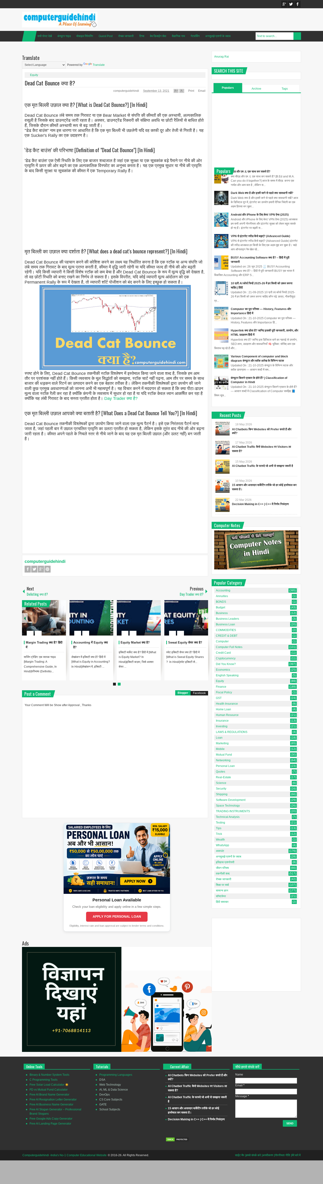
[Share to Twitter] (54, 622)
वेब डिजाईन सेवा (158, 36)
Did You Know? (226, 664)
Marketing (222, 743)
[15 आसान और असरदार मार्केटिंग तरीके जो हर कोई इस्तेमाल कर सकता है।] (222, 486)
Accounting (223, 590)
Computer (222, 641)
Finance (221, 686)
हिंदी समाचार (222, 902)
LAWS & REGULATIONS (231, 732)
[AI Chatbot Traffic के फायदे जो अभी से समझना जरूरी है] (222, 467)
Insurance (222, 720)
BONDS (221, 601)
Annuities (222, 596)
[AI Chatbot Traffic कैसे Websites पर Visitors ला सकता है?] (222, 447)
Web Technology (110, 1084)
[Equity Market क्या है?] (139, 618)
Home (29, 36)
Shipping (221, 794)
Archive (256, 88)
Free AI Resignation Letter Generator (53, 1099)
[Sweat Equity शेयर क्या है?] (186, 618)
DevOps (104, 1094)
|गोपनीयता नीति (282, 1155)
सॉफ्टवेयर (221, 896)
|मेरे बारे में (296, 1155)
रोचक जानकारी (126, 36)
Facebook (297, 4)
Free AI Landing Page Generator (50, 1123)
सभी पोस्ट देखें (44, 36)
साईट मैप (239, 1155)
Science (221, 783)
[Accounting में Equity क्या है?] (91, 618)
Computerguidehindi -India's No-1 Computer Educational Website (64, 1155)
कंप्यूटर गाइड (64, 36)
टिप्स (141, 36)
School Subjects (109, 1109)
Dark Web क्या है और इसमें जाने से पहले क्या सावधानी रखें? (262, 193)
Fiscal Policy (224, 692)
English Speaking (227, 675)
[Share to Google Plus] (60, 622)
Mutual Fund (224, 754)
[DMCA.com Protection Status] (177, 1140)
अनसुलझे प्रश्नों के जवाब (218, 36)
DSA (102, 1079)
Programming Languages (115, 1074)
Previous (25, 618)
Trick (219, 834)
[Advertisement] (115, 207)
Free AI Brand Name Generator (49, 1094)
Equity (34, 75)
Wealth (220, 839)
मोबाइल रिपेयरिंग (84, 36)
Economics (223, 669)
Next (205, 618)
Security (221, 788)
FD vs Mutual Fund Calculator (49, 1089)
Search (297, 36)
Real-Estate (223, 777)
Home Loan (223, 709)
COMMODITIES (226, 630)
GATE (103, 1104)
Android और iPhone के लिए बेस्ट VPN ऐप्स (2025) (260, 214)
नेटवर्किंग (195, 36)
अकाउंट (220, 851)
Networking (223, 760)
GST (219, 698)
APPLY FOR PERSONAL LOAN (117, 916)
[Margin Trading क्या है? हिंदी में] (44, 618)
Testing (220, 822)
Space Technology (228, 805)
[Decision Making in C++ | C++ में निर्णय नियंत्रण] (222, 505)
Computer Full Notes (229, 647)
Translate (99, 65)
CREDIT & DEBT (226, 635)
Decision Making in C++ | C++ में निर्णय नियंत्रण (260, 504)
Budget (220, 607)
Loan (219, 737)
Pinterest (47, 569)
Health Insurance (227, 703)
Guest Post (106, 36)
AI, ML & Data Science (113, 1089)
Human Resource (227, 715)
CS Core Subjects (110, 1099)
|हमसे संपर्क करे (253, 1155)
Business (222, 613)
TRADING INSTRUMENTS (233, 811)
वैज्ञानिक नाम (178, 36)
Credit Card (223, 652)
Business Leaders (227, 618)
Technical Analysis (228, 817)
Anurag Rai (221, 56)
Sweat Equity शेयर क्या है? (185, 642)
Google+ (284, 4)
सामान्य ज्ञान (222, 890)
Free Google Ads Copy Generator (51, 1118)
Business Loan (225, 624)
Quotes (220, 771)
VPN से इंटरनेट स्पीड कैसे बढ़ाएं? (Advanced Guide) (260, 236)
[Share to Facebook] (48, 622)
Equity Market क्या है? (135, 642)
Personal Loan (225, 766)
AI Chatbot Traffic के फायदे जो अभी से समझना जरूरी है (262, 466)
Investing (221, 726)
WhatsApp (222, 845)
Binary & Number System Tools (49, 1074)
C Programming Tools (43, 1079)
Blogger (183, 693)
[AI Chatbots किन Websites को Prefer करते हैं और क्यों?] (222, 428)
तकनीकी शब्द (223, 873)
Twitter (291, 4)
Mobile (220, 749)
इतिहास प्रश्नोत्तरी (225, 862)
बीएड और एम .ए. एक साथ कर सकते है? (250, 171)
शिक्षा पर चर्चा (222, 885)
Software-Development (230, 800)
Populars (228, 87)
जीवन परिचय (222, 868)
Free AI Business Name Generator (51, 1104)
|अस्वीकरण (267, 1155)
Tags (285, 88)
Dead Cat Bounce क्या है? (50, 83)
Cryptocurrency (226, 658)
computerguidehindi (126, 90)
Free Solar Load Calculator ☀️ (49, 1084)
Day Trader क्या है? (121, 398)
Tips (218, 828)
